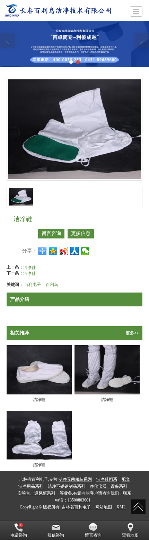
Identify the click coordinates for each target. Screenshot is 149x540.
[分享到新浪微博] (64, 251)
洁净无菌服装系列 (75, 479)
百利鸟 (52, 284)
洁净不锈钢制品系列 (66, 486)
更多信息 (80, 233)
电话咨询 (18, 535)
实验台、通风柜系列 (36, 493)
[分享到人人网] (74, 251)
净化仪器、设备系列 (108, 486)
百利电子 (32, 284)
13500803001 (79, 500)
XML (121, 507)
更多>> (132, 333)
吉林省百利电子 (76, 507)
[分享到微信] (85, 251)
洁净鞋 (29, 267)
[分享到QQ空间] (53, 251)
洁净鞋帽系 (106, 479)
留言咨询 (51, 233)
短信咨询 (55, 535)
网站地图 (103, 507)
